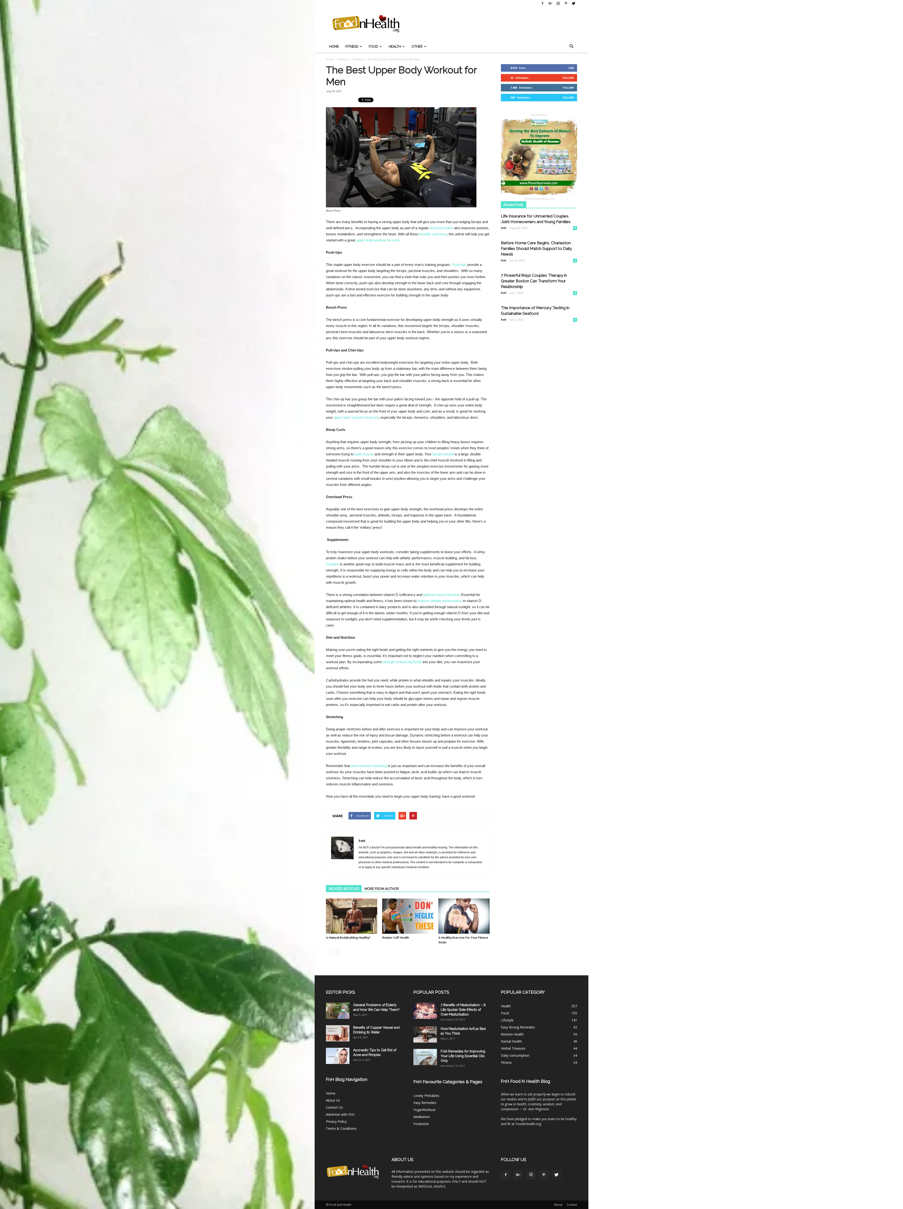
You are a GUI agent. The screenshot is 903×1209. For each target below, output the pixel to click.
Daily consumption (515, 1055)
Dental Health (511, 1041)
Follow (568, 77)
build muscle (364, 454)
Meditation (421, 1116)
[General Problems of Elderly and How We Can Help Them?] (337, 1011)
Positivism (421, 1124)
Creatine (332, 564)
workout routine (441, 228)
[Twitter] (573, 3)
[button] (571, 46)
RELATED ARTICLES (344, 889)
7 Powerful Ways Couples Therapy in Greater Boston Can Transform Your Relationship (534, 281)
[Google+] (550, 3)
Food (373, 46)
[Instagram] (558, 3)
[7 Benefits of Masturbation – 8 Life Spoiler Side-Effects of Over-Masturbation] (425, 1011)
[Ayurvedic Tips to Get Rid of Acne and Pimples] (337, 1056)
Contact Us (334, 1107)
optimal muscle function (441, 595)
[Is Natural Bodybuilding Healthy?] (351, 916)
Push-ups (459, 265)
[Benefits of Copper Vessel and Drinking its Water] (337, 1033)
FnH (362, 840)
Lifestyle (507, 1020)
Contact (572, 1205)
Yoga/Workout (424, 1109)
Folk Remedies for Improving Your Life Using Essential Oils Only (463, 1056)
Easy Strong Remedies (518, 1027)
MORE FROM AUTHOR (381, 889)
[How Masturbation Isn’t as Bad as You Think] (425, 1034)
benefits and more (433, 234)
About (558, 1205)
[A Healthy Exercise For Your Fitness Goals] (464, 916)
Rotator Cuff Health (395, 937)
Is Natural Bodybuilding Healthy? (348, 937)
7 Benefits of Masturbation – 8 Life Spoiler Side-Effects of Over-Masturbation (463, 1009)
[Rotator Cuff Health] (407, 916)
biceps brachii (443, 454)
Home (334, 46)
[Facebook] (542, 3)
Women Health (512, 1034)
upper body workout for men (377, 240)
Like (571, 68)
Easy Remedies (424, 1102)
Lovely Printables (426, 1095)
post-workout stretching (369, 766)
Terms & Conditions (341, 1128)
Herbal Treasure (513, 1048)
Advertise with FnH (340, 1114)
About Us (333, 1100)
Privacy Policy (336, 1121)
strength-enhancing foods (402, 662)
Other (417, 46)
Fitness (351, 46)
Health (395, 46)
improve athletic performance (439, 601)
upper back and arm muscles (356, 417)
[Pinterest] (565, 3)
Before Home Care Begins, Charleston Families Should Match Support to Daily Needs (536, 248)
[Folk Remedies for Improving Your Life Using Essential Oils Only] (425, 1057)
